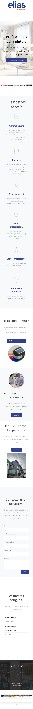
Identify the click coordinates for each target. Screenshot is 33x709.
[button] (16, 15)
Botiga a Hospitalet (10, 630)
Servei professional (16, 258)
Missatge (6, 558)
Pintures (16, 160)
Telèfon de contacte (9, 534)
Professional (7, 550)
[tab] (16, 617)
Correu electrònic (9, 542)
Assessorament (16, 194)
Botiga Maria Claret (10, 626)
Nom (5, 526)
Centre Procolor (9, 622)
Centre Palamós (9, 635)
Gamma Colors (16, 125)
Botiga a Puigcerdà (10, 617)
